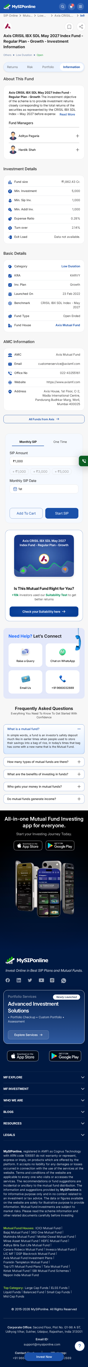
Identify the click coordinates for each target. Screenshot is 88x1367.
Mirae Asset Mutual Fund (20, 1241)
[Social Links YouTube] (41, 980)
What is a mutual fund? (23, 729)
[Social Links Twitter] (30, 980)
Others (7, 55)
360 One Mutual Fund (46, 1232)
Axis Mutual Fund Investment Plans (27, 1258)
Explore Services (26, 1035)
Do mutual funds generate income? (31, 799)
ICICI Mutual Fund (47, 1228)
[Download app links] (28, 845)
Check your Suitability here (41, 611)
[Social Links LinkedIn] (19, 980)
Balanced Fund (33, 1292)
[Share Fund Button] (81, 26)
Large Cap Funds (36, 1288)
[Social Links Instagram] (52, 980)
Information (71, 67)
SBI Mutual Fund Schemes (50, 1270)
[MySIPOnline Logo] (20, 6)
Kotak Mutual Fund (16, 1270)
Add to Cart (26, 513)
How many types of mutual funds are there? (37, 761)
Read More (67, 114)
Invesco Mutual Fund (60, 1249)
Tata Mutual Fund (56, 1266)
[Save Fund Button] (69, 26)
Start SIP (62, 513)
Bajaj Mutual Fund (15, 1232)
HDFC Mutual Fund (54, 1241)
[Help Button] (80, 1346)
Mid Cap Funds (13, 1296)
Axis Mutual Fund (68, 325)
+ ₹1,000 (19, 471)
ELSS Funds (59, 1288)
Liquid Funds (12, 1292)
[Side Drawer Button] (80, 6)
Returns (12, 67)
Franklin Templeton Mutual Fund (25, 1262)
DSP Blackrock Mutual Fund (35, 1253)
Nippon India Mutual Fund (21, 1275)
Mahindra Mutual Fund (19, 1236)
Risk (30, 67)
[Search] (62, 6)
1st (20, 489)
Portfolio (48, 67)
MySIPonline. (40, 1309)
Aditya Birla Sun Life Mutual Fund (26, 1245)
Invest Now (44, 1356)
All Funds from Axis (41, 419)
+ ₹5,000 (62, 471)
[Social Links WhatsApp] (63, 980)
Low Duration (24, 55)
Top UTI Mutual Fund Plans (22, 1266)
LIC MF (8, 1253)
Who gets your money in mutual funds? (34, 786)
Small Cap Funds (58, 1292)
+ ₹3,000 (40, 471)
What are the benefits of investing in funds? (37, 774)
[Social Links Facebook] (8, 980)
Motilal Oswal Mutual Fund (55, 1236)
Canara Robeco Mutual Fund (23, 1249)
